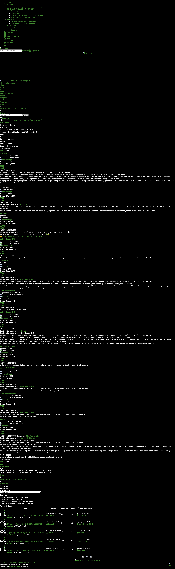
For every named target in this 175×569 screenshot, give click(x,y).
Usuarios (9, 45)
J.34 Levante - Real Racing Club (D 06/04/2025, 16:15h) (26, 550)
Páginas (9, 32)
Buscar (9, 38)
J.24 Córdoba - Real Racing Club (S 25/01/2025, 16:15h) (22, 120)
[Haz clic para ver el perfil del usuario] (1, 166)
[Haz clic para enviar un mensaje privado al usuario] (3, 166)
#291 (2, 434)
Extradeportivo (16, 13)
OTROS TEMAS (13, 26)
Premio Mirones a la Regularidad (23, 24)
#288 (2, 361)
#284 (2, 254)
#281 (2, 168)
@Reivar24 (23, 331)
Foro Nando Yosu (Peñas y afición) (23, 17)
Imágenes (10, 40)
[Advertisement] (87, 67)
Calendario (10, 34)
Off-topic (14, 28)
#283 (2, 228)
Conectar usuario (8, 83)
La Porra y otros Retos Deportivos (23, 22)
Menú (4, 85)
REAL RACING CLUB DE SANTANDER (20, 9)
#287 (2, 327)
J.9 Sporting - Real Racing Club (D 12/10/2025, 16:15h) (25, 533)
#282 (2, 200)
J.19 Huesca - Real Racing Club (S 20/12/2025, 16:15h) (25, 524)
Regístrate (35, 51)
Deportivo (14, 11)
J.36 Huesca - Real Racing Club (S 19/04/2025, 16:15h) (25, 541)
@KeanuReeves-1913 (26, 279)
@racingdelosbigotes (27, 438)
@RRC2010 (23, 204)
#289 (2, 382)
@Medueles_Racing (26, 387)
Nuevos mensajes (13, 36)
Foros (8, 3)
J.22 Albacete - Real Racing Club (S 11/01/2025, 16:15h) (25, 515)
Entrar (26, 51)
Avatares (9, 43)
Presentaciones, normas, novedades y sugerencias (29, 7)
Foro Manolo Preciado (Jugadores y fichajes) (27, 15)
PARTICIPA (11, 19)
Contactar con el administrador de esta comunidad (19, 562)
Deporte (14, 30)
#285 (2, 275)
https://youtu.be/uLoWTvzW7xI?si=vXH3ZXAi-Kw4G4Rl (23, 236)
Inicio (2, 105)
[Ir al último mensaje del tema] (4, 511)
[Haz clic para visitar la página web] (4, 226)
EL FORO (10, 5)
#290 (2, 408)
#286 (2, 305)
